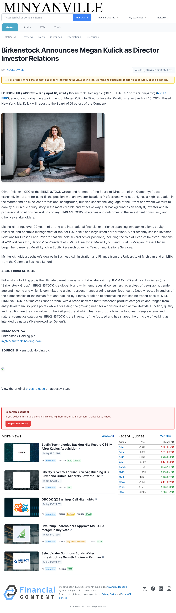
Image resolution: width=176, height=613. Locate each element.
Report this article (18, 423)
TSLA (121, 491)
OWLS (88, 514)
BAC (121, 461)
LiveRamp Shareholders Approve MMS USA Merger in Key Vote (73, 528)
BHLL (70, 488)
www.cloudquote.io (117, 586)
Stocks (27, 27)
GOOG (122, 466)
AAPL (121, 451)
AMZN (122, 446)
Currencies (56, 37)
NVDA (122, 481)
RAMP (99, 542)
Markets (10, 27)
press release (35, 388)
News (41, 37)
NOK (69, 460)
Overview (28, 37)
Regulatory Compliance (76, 542)
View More (107, 435)
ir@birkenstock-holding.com (21, 341)
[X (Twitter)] (144, 592)
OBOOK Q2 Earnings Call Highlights (69, 499)
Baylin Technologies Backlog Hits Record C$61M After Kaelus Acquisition (77, 446)
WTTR (70, 569)
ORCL (121, 486)
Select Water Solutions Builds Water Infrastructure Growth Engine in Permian (73, 555)
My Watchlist (136, 17)
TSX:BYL (77, 460)
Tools (57, 27)
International (74, 37)
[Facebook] (152, 592)
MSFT (121, 476)
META (121, 471)
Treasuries (93, 37)
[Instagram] (169, 592)
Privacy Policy (109, 594)
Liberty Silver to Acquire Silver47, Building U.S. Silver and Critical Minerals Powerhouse (75, 474)
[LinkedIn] (160, 592)
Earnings (70, 514)
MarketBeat (50, 460)
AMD (121, 456)
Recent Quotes (106, 17)
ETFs (42, 27)
